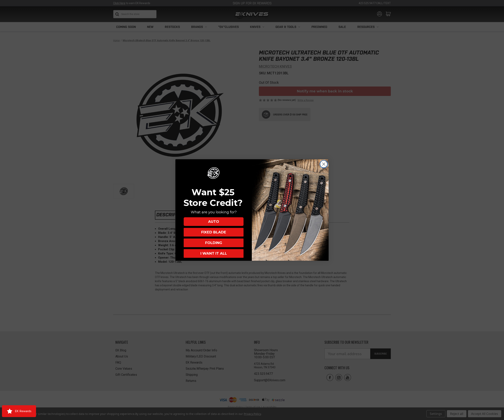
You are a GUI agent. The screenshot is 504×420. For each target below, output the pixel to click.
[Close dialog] (323, 164)
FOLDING (213, 243)
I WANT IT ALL (213, 253)
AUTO (213, 221)
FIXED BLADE (213, 232)
